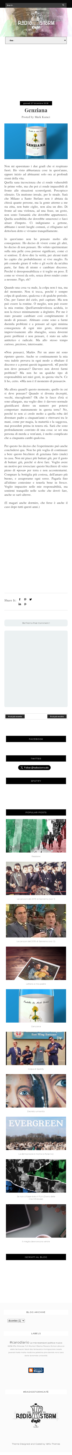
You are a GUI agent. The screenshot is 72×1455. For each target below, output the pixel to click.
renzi (57, 1352)
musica (59, 1343)
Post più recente (15, 716)
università (43, 1356)
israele (59, 1349)
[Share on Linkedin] (19, 604)
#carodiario (19, 1342)
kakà (18, 1352)
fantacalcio (38, 1349)
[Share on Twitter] (30, 599)
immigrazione (49, 1349)
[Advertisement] (36, 74)
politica (51, 1342)
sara (62, 1352)
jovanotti (12, 1352)
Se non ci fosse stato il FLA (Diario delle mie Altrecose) (36, 1197)
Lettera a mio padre (36, 984)
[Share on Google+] (25, 604)
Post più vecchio (57, 716)
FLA (26, 1346)
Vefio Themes (53, 1444)
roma (10, 1346)
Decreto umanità (36, 1111)
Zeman (53, 1346)
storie (27, 1356)
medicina (31, 1352)
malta (23, 1352)
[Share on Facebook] (19, 599)
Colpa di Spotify (36, 1069)
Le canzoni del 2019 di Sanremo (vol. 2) (36, 941)
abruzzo (60, 1346)
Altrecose (20, 1346)
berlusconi (19, 1349)
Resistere (36, 856)
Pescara (46, 1346)
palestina (39, 1352)
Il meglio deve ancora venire (36, 1241)
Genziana (36, 1026)
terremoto (34, 1356)
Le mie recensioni (38, 1342)
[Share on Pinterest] (25, 599)
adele (12, 1349)
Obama (39, 1346)
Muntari (32, 1346)
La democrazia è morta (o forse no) (36, 1154)
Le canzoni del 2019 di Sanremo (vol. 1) (36, 899)
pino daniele (49, 1352)
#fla (14, 1346)
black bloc (29, 1349)
